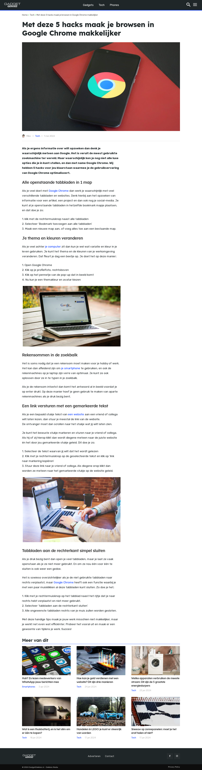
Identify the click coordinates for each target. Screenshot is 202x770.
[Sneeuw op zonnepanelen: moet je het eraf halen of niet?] (155, 711)
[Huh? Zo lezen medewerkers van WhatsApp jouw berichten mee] (46, 660)
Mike (28, 136)
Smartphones (28, 687)
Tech (32, 15)
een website (76, 414)
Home (25, 15)
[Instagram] (177, 756)
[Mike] (24, 136)
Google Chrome (58, 190)
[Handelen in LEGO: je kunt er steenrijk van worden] (101, 711)
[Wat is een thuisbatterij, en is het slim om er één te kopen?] (46, 711)
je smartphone (70, 368)
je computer (53, 246)
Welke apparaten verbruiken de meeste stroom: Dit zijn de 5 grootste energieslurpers (155, 682)
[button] (188, 5)
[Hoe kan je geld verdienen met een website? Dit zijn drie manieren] (101, 660)
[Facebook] (170, 756)
